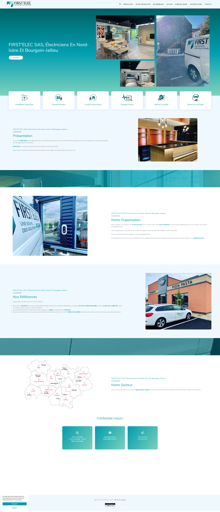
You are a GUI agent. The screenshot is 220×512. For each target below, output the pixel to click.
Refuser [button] (14, 508)
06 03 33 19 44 (142, 437)
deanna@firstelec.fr (110, 439)
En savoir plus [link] (17, 500)
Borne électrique (181, 4)
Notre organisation (143, 4)
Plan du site (111, 511)
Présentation (128, 4)
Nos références (158, 4)
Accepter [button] (15, 504)
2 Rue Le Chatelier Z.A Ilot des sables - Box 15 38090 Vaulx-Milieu (77, 439)
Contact (208, 4)
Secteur (169, 4)
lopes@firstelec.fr (110, 437)
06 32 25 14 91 (142, 439)
